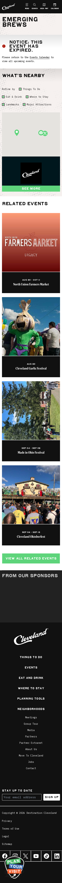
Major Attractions (39, 104)
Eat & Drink (14, 96)
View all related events (31, 558)
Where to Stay (39, 96)
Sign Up (52, 797)
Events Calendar (40, 57)
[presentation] (31, 173)
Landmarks (12, 104)
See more (31, 188)
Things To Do (31, 89)
